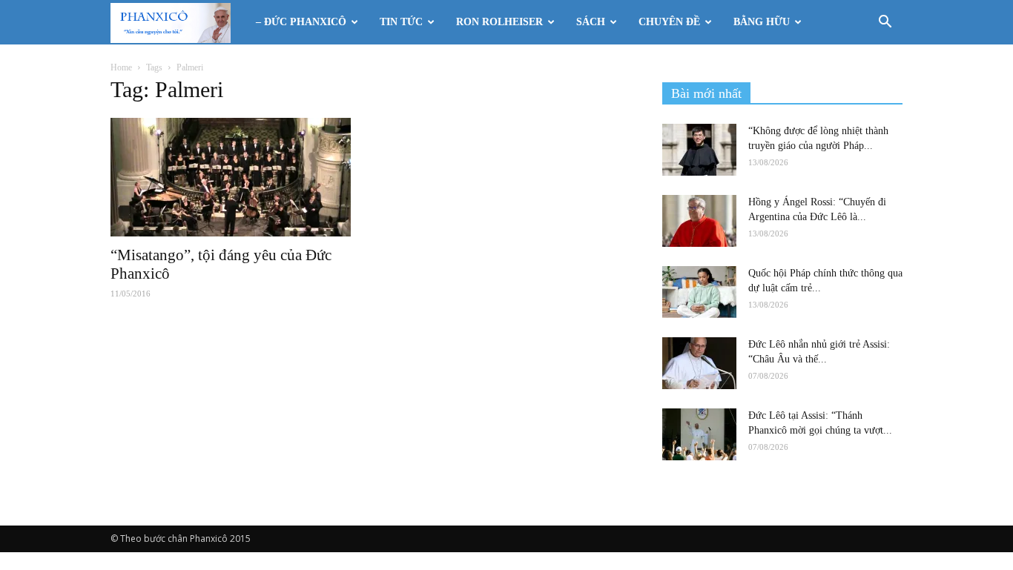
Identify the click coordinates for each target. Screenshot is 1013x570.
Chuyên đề (669, 21)
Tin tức (401, 21)
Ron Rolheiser (499, 21)
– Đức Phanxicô (301, 21)
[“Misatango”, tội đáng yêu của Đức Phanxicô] (230, 177)
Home (121, 67)
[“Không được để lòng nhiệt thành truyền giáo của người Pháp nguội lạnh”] (699, 150)
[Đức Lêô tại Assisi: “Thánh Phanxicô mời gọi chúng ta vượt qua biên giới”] (699, 434)
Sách (590, 21)
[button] (885, 23)
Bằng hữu (761, 21)
